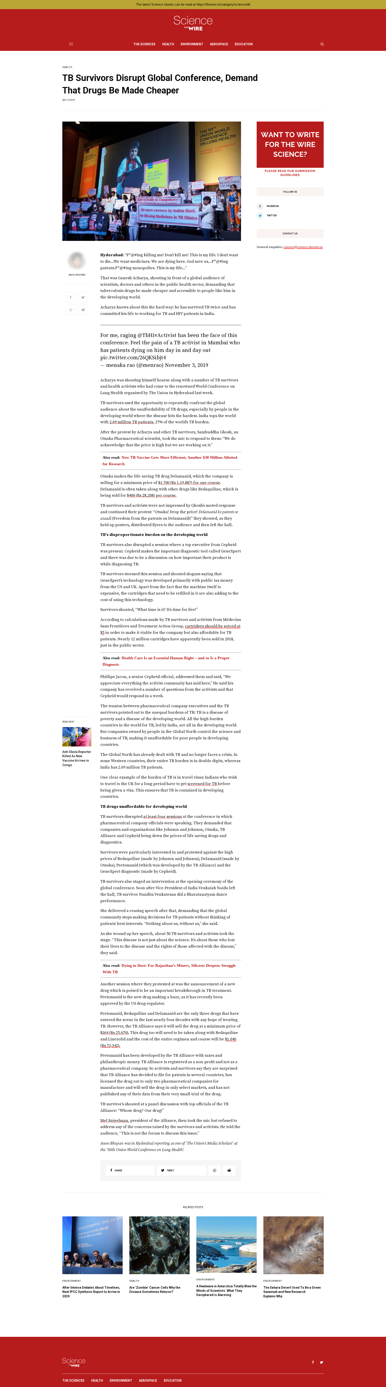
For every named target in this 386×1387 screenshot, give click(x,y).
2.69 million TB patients (131, 422)
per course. (165, 495)
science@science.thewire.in (303, 247)
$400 (131, 495)
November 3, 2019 (186, 365)
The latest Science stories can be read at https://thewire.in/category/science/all (193, 4)
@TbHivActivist (157, 335)
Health (67, 67)
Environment (71, 1281)
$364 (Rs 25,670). (114, 1032)
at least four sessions (162, 816)
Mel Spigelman (114, 1120)
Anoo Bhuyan (77, 275)
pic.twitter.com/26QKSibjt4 (133, 357)
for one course (206, 482)
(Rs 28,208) (145, 495)
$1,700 (164, 482)
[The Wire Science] (193, 23)
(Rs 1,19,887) (181, 482)
